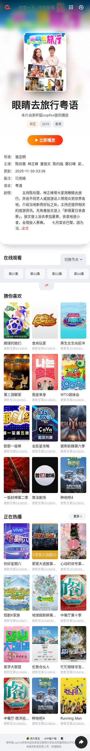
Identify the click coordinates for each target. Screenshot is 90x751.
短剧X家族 (12, 615)
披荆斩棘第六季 (72, 446)
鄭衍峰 (70, 164)
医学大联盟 (12, 667)
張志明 (20, 157)
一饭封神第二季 (16, 497)
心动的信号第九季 (73, 563)
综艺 (33, 124)
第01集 (13, 274)
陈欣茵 (20, 164)
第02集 (35, 274)
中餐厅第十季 (71, 615)
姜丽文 (45, 164)
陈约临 (58, 164)
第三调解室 (12, 394)
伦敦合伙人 (41, 667)
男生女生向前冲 (72, 343)
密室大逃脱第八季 (45, 563)
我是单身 (39, 394)
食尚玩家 (39, 343)
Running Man (71, 718)
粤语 (18, 185)
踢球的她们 (12, 343)
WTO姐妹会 (69, 394)
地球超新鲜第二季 (45, 615)
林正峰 (33, 164)
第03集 (57, 274)
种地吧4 (66, 497)
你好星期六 (12, 563)
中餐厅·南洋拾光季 (17, 718)
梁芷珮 (83, 164)
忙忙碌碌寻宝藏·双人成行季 (73, 667)
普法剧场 (39, 497)
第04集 (79, 274)
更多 (77, 516)
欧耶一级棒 (12, 446)
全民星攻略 (41, 446)
